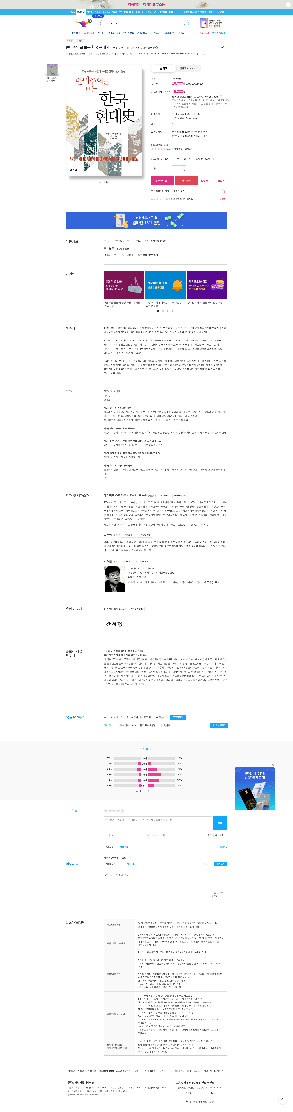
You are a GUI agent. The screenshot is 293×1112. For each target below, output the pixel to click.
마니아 (108, 725)
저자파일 (164, 495)
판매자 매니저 (166, 1071)
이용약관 (92, 1071)
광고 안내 (197, 1071)
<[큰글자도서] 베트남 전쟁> (172, 582)
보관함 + (219, 180)
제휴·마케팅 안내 (150, 1071)
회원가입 (193, 12)
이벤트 (131, 33)
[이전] (75, 120)
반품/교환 (187, 923)
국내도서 (81, 12)
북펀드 (181, 33)
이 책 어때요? (219, 725)
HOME (72, 12)
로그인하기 (178, 717)
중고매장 (139, 12)
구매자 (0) (110, 847)
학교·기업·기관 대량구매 (214, 1071)
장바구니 (220, 12)
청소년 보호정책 (123, 1071)
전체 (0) (124, 847)
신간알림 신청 (123, 248)
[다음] (132, 120)
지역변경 (203, 136)
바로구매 (186, 180)
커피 (171, 12)
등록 (220, 823)
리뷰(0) (188, 149)
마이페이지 (202, 12)
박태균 (115, 53)
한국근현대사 (129, 254)
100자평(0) (177, 149)
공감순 (204, 864)
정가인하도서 (143, 33)
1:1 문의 (188, 1093)
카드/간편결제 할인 (160, 158)
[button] (158, 311)
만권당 (98, 12)
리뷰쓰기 (220, 864)
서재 (207, 33)
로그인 (186, 12)
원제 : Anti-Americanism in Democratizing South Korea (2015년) (176, 53)
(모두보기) (203, 524)
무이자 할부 (182, 158)
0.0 (169, 149)
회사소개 (72, 1071)
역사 (117, 254)
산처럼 (129, 53)
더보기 (108, 477)
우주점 (148, 12)
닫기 (288, 4)
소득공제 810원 (202, 158)
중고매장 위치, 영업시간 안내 (202, 1101)
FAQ (213, 1093)
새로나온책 (121, 33)
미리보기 (105, 182)
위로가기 (282, 1100)
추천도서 (156, 33)
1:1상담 (176, 923)
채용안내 (82, 1071)
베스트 (111, 33)
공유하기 (222, 47)
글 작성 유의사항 (216, 835)
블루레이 (163, 12)
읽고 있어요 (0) (147, 725)
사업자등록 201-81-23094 (95, 1088)
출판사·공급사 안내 (182, 1071)
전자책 (90, 12)
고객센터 (212, 12)
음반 (155, 12)
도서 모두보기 (120, 609)
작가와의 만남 (169, 33)
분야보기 (76, 33)
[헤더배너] (212, 23)
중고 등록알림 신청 (160, 191)
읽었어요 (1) (167, 725)
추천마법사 (101, 33)
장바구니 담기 (162, 180)
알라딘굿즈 (117, 12)
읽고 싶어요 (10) (125, 725)
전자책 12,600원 (188, 68)
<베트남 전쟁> (193, 582)
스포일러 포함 (158, 835)
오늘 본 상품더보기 (217, 894)
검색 (183, 23)
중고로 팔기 (179, 191)
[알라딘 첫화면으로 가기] (84, 23)
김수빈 (98, 53)
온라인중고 (129, 12)
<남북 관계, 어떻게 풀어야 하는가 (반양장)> (165, 524)
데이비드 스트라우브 (75, 53)
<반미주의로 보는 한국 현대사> (127, 524)
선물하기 (205, 180)
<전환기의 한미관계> (147, 582)
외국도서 (106, 12)
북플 (201, 33)
